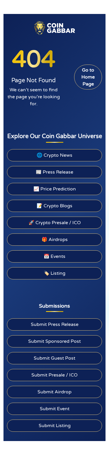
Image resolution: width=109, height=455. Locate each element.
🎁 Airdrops (55, 239)
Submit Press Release (54, 324)
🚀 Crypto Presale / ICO (54, 223)
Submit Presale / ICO (54, 375)
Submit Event (54, 409)
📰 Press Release (54, 172)
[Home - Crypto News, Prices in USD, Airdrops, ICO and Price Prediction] (54, 28)
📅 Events (54, 256)
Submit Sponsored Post (54, 341)
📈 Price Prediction (54, 189)
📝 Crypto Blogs (54, 206)
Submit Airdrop (54, 392)
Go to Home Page (88, 77)
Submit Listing (55, 426)
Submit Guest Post (54, 358)
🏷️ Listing (54, 273)
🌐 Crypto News (54, 155)
